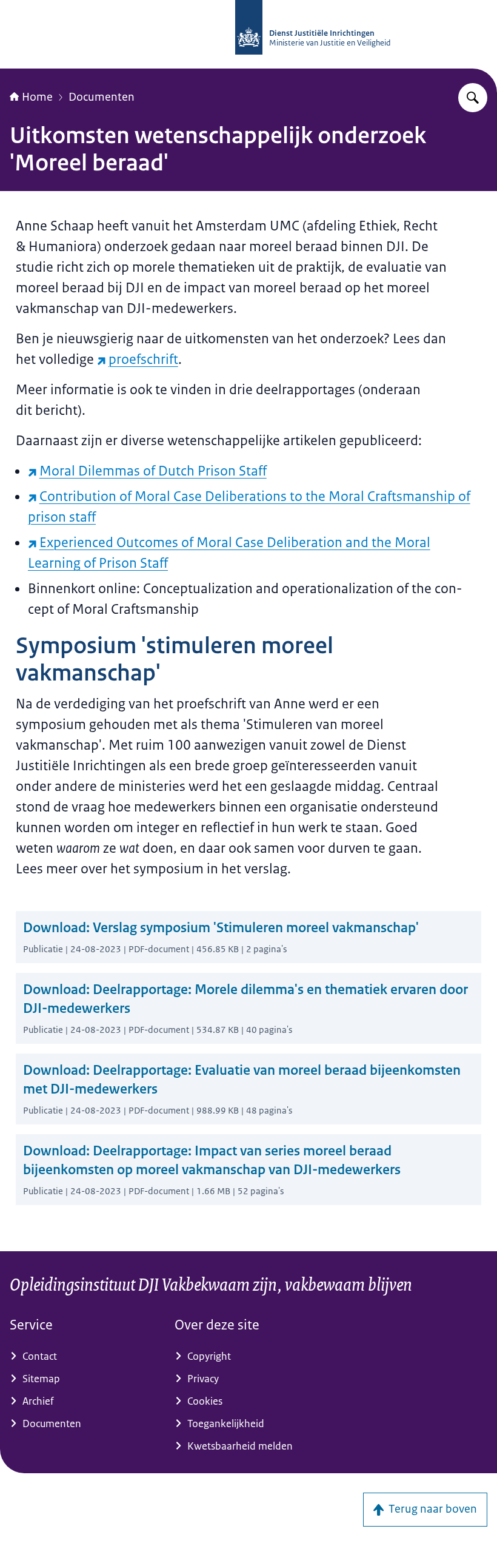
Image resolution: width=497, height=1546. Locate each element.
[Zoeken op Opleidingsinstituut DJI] (472, 97)
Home (37, 97)
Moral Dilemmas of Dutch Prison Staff (153, 471)
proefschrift (143, 359)
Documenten (101, 97)
